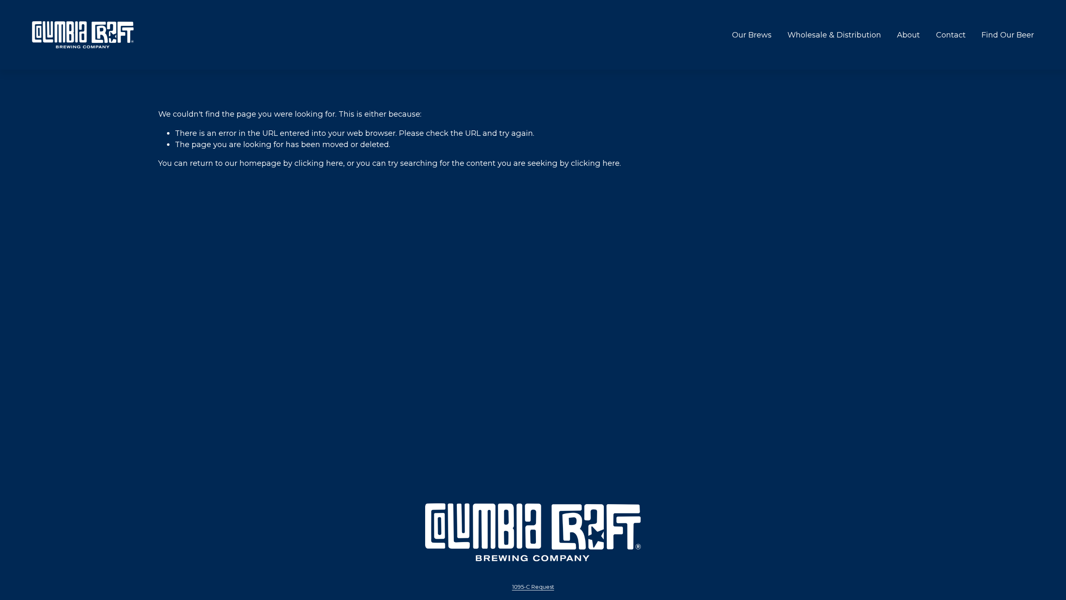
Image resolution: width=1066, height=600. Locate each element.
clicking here (318, 163)
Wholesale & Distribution (834, 35)
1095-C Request (533, 586)
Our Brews (752, 35)
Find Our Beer (1007, 35)
